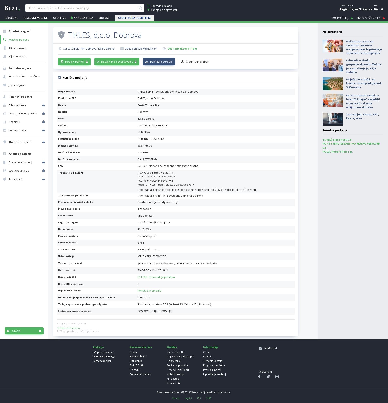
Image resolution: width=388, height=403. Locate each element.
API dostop (173, 378)
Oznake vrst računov (69, 327)
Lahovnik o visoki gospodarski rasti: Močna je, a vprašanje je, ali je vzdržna (363, 66)
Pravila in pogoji (212, 370)
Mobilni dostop (175, 374)
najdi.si (188, 398)
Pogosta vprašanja (214, 365)
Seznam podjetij (102, 361)
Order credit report (178, 370)
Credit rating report (197, 61)
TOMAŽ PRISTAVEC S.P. (337, 140)
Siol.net (175, 398)
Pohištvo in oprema (149, 290)
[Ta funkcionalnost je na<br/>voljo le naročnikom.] (44, 105)
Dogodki (135, 370)
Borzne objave (138, 356)
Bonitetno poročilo (161, 61)
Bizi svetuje (136, 361)
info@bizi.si (270, 348)
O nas (206, 352)
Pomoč (207, 356)
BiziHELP (134, 365)
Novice (134, 352)
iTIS (199, 398)
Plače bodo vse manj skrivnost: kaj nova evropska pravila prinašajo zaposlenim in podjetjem (364, 47)
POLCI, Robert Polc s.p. (338, 151)
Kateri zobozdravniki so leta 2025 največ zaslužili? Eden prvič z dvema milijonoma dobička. (363, 101)
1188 (208, 398)
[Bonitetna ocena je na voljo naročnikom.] (61, 34)
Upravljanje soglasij (214, 374)
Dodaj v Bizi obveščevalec (117, 61)
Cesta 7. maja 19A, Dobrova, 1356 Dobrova (89, 48)
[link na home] (12, 7)
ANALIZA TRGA (83, 18)
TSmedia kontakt (212, 361)
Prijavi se (366, 9)
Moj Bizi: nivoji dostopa (180, 356)
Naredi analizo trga (104, 356)
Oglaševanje (174, 361)
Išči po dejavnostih (103, 352)
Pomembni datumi (140, 374)
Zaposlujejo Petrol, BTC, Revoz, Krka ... (362, 116)
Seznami (171, 383)
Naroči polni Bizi (176, 352)
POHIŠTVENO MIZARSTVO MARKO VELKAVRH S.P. (351, 146)
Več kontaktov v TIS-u (182, 48)
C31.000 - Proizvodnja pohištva (156, 277)
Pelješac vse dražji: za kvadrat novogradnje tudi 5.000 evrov (364, 83)
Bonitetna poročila (177, 365)
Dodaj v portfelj (74, 61)
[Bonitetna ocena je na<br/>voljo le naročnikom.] (44, 142)
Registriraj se (349, 9)
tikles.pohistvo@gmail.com (141, 48)
